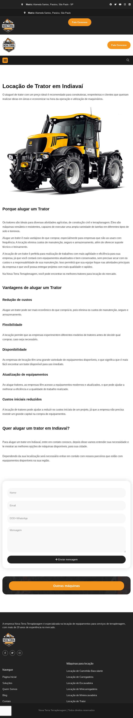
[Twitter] (12, 653)
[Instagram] (125, 4)
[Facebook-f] (5, 653)
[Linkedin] (129, 4)
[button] (5, 60)
